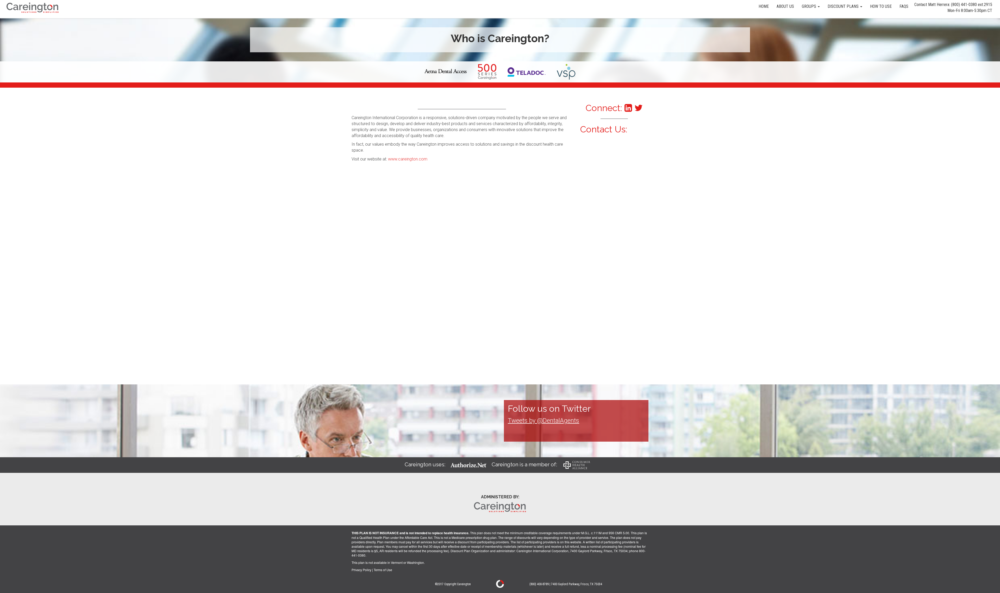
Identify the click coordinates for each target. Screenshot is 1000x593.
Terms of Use (383, 570)
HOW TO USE (881, 6)
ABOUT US (785, 6)
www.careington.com (407, 159)
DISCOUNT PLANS (844, 6)
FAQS (903, 6)
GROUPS (809, 6)
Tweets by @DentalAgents (543, 420)
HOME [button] (764, 6)
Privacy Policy (361, 570)
